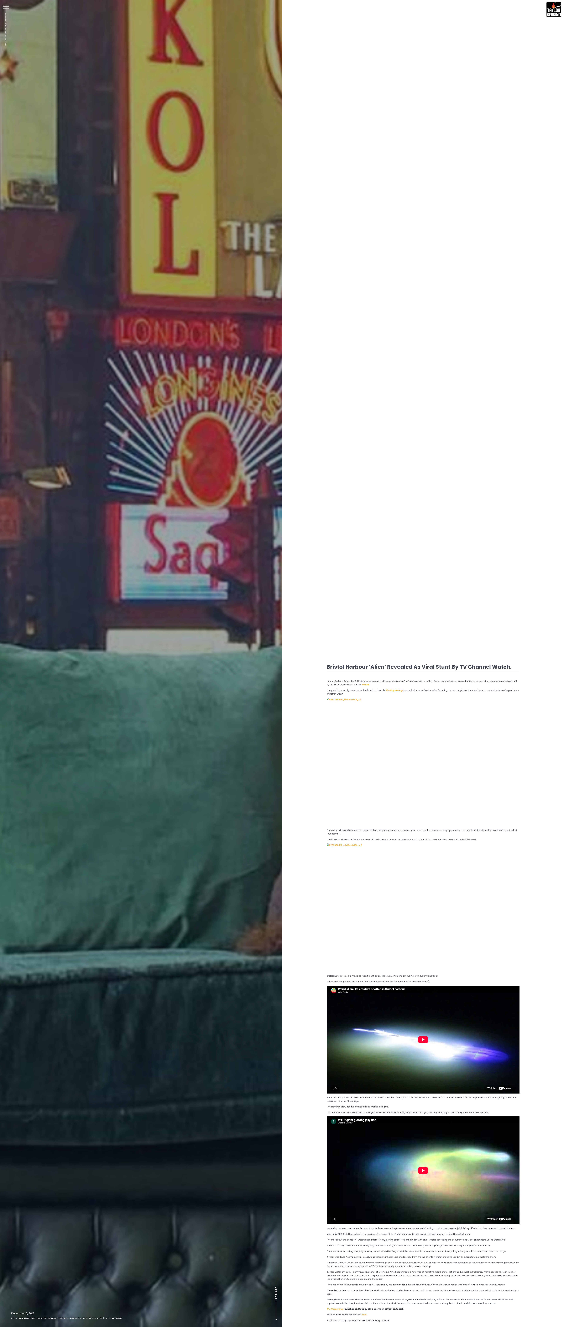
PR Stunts (63, 1318)
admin (119, 1318)
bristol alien (95, 1318)
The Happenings (394, 690)
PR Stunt (52, 1318)
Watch (365, 684)
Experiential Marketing (23, 1318)
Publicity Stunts (79, 1318)
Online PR (41, 1318)
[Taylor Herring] (553, 9)
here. (364, 1314)
